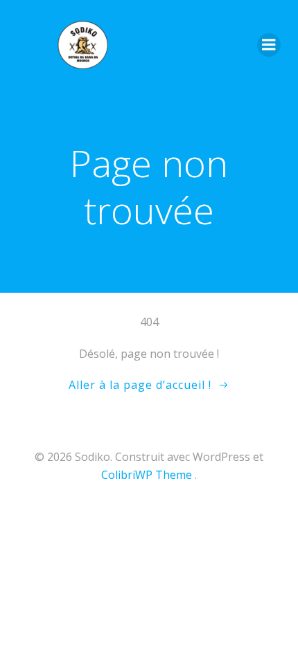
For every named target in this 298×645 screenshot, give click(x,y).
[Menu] (269, 45)
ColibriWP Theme (146, 474)
